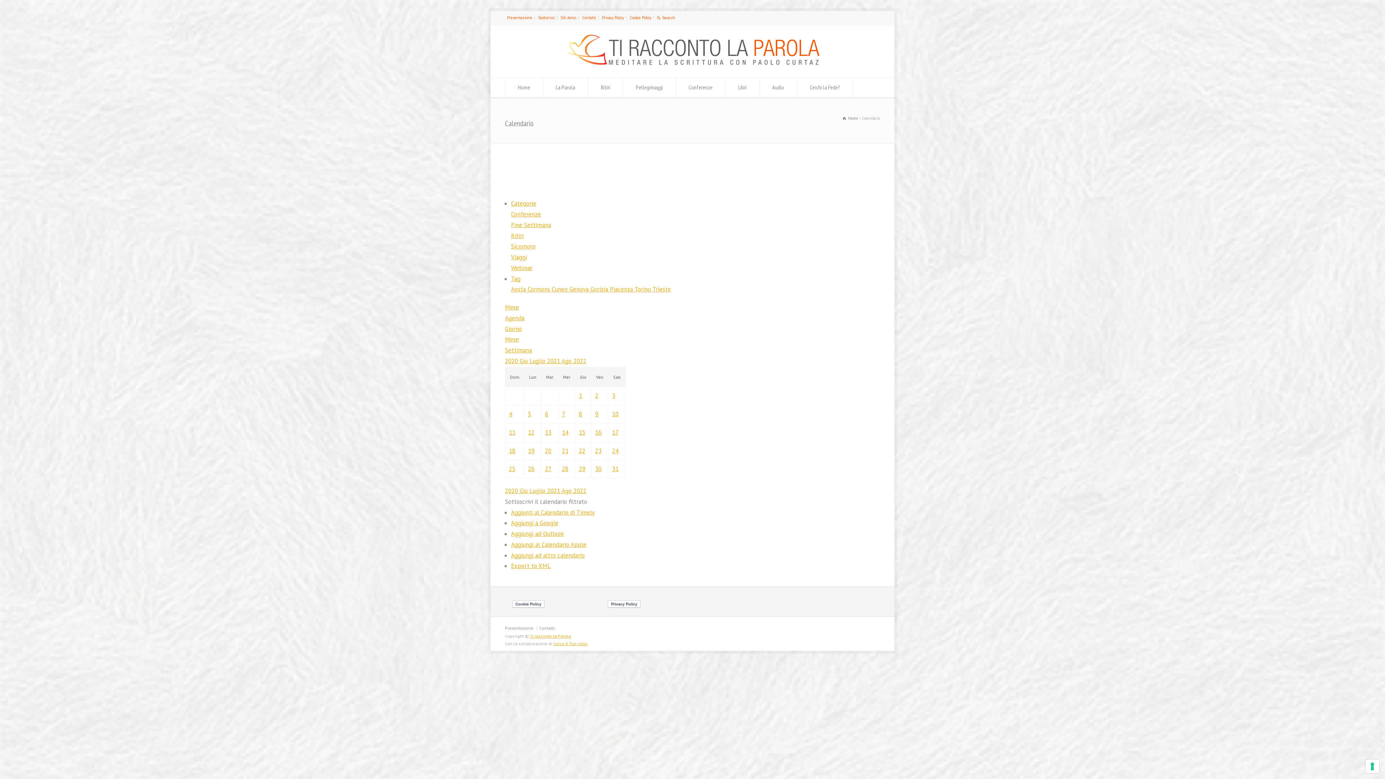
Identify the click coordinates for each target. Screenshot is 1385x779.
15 (582, 432)
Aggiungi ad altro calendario (548, 555)
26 (531, 469)
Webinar (521, 268)
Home (524, 87)
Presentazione (519, 17)
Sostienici (546, 17)
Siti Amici (568, 17)
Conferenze (701, 87)
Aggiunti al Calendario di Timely (553, 512)
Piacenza (622, 289)
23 (598, 451)
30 (598, 469)
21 (565, 451)
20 (548, 451)
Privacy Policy (613, 17)
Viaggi (519, 257)
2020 (512, 361)
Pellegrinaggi (649, 87)
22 (582, 451)
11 (512, 432)
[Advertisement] (692, 170)
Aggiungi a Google (534, 523)
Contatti (589, 17)
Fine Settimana (531, 225)
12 (531, 432)
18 (512, 451)
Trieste (661, 289)
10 (615, 414)
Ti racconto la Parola (550, 636)
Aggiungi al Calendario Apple (548, 545)
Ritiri (605, 87)
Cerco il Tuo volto (570, 643)
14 (565, 432)
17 (615, 432)
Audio (778, 87)
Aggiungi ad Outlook (537, 534)
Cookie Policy (640, 17)
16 (598, 432)
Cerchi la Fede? (825, 87)
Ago (567, 361)
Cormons (540, 289)
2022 (579, 361)
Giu (524, 361)
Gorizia (600, 289)
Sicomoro (523, 246)
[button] (546, 502)
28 (565, 469)
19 (531, 451)
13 (548, 432)
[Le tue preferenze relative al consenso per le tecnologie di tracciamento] (1372, 766)
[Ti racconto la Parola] (692, 63)
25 (512, 469)
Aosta (519, 289)
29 (582, 469)
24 (615, 451)
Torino (643, 289)
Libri (742, 87)
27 (548, 469)
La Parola (565, 87)
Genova (580, 289)
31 (615, 469)
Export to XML (531, 566)
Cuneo (561, 289)
